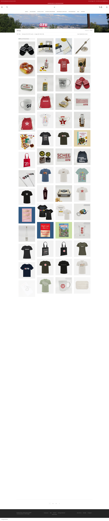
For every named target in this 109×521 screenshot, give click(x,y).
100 (38, 34)
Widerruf (54, 512)
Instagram (90, 512)
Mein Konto (79, 512)
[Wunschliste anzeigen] (101, 7)
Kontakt (84, 512)
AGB (51, 512)
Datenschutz (54, 514)
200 (41, 34)
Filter (19, 34)
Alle (43, 34)
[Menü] (2, 7)
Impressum (46, 512)
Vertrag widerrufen (61, 512)
